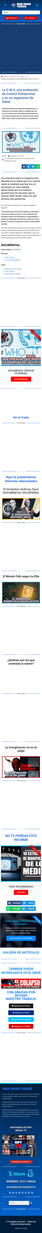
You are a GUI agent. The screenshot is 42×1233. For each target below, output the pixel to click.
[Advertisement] (21, 48)
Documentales (9, 158)
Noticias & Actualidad (23, 158)
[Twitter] (19, 1193)
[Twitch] (16, 1193)
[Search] (31, 1203)
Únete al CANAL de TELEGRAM (21, 938)
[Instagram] (23, 1193)
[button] (24, 166)
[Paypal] (32, 1193)
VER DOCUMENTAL (21, 379)
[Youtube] (10, 1193)
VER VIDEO (21, 892)
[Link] (26, 1193)
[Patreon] (29, 1193)
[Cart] (37, 5)
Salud (14, 161)
